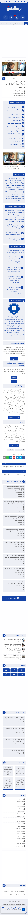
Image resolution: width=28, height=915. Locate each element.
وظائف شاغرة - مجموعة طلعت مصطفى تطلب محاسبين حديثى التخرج (13, 650)
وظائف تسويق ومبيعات (18, 813)
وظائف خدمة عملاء (13, 59)
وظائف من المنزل (20, 821)
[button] (11, 17)
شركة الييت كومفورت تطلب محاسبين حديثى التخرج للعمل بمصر (8, 771)
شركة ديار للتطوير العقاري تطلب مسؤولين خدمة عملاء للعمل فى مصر (14, 556)
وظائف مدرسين (20, 818)
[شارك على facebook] (23, 457)
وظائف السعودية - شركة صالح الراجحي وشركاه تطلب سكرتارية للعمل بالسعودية (14, 503)
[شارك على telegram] (17, 457)
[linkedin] (4, 1)
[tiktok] (13, 1)
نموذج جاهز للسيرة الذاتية (18, 845)
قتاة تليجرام (14, 381)
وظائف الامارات (20, 831)
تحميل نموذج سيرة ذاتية (14, 417)
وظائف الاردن (21, 841)
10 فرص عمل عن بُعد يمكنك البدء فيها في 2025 (14, 729)
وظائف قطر (21, 836)
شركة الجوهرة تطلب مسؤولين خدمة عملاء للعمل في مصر (14, 543)
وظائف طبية (21, 808)
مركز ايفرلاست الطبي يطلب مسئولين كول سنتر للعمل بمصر (14, 569)
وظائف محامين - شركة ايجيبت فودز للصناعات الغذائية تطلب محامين (12, 645)
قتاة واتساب (14, 377)
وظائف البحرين (20, 838)
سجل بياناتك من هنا (14, 445)
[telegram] (22, 1)
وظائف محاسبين (20, 801)
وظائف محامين (20, 816)
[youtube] (16, 1)
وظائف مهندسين (20, 806)
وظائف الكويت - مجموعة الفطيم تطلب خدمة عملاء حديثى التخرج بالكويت (14, 582)
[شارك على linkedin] (10, 457)
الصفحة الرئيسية (22, 59)
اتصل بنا (9, 901)
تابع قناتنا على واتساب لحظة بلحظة (16, 889)
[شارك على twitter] (20, 457)
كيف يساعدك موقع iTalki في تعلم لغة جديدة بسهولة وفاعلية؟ (14, 740)
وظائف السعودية (20, 828)
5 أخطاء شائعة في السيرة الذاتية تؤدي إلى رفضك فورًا (14, 718)
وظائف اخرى (21, 823)
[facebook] (25, 1)
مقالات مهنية (20, 843)
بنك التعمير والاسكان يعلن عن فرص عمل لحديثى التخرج (12, 640)
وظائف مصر (9, 449)
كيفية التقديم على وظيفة (9, 904)
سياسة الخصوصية (20, 904)
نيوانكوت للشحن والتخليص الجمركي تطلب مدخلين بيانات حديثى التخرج (19, 771)
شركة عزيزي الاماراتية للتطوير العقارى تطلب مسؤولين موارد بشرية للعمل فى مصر (20, 783)
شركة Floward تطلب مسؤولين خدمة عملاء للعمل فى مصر (14, 517)
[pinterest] (7, 1)
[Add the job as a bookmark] (3, 78)
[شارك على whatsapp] (7, 457)
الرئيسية (19, 901)
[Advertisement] (14, 41)
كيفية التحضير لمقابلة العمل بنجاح (16, 750)
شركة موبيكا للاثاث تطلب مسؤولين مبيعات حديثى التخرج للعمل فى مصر (8, 783)
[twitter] (10, 1)
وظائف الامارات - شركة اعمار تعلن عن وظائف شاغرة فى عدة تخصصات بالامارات (12, 657)
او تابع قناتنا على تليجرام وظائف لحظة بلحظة (14, 891)
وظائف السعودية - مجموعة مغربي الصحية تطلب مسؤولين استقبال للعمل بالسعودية (15, 488)
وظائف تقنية (21, 811)
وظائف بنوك (21, 799)
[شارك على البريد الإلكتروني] (4, 457)
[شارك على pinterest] (14, 457)
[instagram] (19, 1)
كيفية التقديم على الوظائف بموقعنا (16, 894)
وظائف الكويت (20, 833)
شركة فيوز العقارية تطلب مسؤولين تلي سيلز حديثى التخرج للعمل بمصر (15, 530)
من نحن (14, 901)
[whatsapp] (6, 670)
